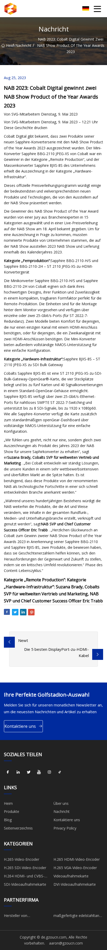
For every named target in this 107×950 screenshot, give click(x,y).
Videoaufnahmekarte (71, 876)
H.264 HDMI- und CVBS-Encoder (24, 877)
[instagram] (49, 772)
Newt (23, 640)
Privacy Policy (65, 828)
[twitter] (28, 772)
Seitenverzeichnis (18, 828)
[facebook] (8, 772)
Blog (8, 819)
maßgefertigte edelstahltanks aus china (78, 916)
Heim (9, 45)
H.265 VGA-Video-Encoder (75, 867)
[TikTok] (60, 772)
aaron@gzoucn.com (66, 943)
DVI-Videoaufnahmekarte (75, 884)
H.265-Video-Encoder (21, 859)
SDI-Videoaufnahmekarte (25, 884)
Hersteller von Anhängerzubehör (19, 916)
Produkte (11, 811)
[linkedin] (18, 772)
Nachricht (23, 45)
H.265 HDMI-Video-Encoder (77, 859)
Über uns (61, 803)
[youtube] (39, 772)
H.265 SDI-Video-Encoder (25, 867)
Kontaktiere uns (20, 726)
